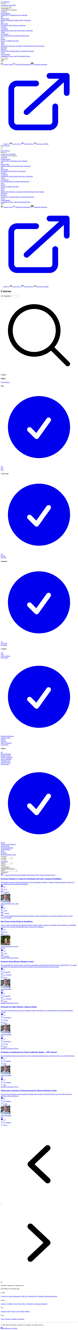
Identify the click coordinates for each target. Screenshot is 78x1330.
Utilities (3, 739)
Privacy (24, 1304)
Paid (2, 470)
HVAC (3, 842)
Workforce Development (8, 844)
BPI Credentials (39, 1296)
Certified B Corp (12, 1304)
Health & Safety (5, 738)
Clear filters (4, 861)
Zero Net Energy (6, 762)
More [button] (3, 59)
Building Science (6, 755)
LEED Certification (7, 757)
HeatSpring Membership (23, 64)
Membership (16, 1296)
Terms (19, 1304)
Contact (12, 1311)
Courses (3, 5)
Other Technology (6, 743)
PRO (14, 5)
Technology (30, 1304)
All (2, 466)
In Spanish (4, 645)
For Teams (9, 5)
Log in (3, 145)
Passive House (5, 846)
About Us (6, 144)
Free (2, 468)
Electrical (3, 741)
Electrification (5, 764)
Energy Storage (5, 656)
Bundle (3, 556)
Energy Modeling (6, 759)
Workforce (8, 1319)
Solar (2, 654)
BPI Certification (6, 754)
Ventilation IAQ (5, 761)
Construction (4, 745)
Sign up (7, 145)
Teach (2, 1319)
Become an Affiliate (42, 144)
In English (4, 643)
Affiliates (14, 1319)
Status (22, 1311)
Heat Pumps (4, 657)
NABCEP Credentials (27, 1296)
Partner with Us (29, 144)
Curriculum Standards (40, 1304)
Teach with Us (16, 144)
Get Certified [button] (5, 8)
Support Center (8, 64)
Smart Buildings (5, 849)
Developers (20, 1319)
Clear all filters (5, 382)
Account (17, 1311)
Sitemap (27, 1311)
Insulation (4, 853)
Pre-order (3, 557)
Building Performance (7, 736)
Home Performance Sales (8, 854)
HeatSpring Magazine (50, 1296)
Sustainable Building (7, 848)
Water (2, 851)
